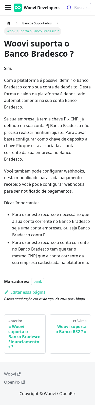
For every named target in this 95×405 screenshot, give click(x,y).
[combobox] (77, 7)
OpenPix (12, 382)
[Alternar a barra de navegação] (8, 7)
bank (37, 281)
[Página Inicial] (9, 23)
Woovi (10, 374)
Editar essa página (28, 292)
